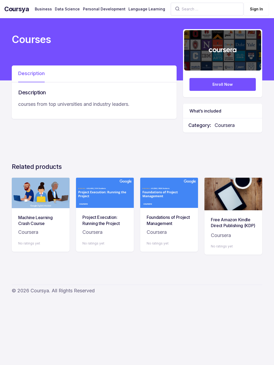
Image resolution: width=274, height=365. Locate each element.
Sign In (256, 9)
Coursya (16, 9)
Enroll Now (222, 84)
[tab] (31, 73)
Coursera (225, 125)
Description (31, 73)
